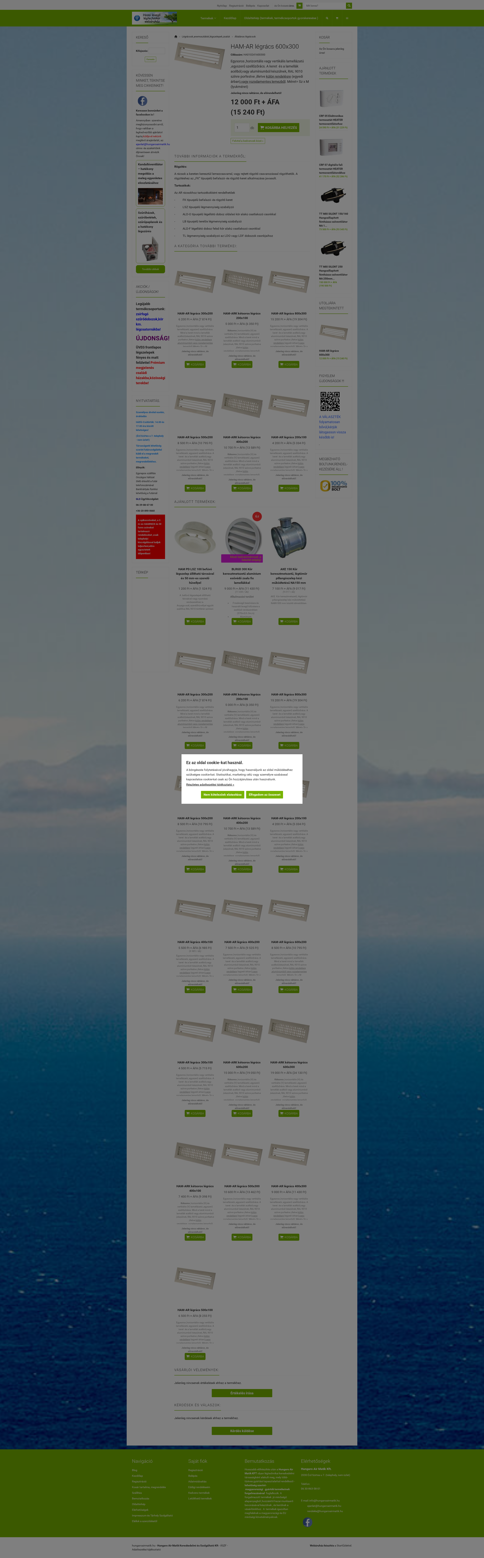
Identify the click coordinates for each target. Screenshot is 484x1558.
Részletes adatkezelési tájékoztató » (210, 784)
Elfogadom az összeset (264, 794)
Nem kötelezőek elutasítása (223, 794)
